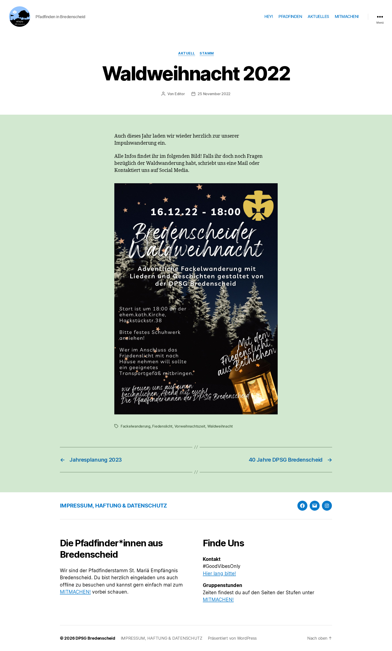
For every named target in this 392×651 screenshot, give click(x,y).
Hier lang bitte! (219, 573)
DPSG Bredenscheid (95, 638)
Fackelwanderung (135, 426)
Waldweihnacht (220, 426)
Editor (180, 94)
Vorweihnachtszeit (189, 426)
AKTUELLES (318, 16)
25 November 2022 (214, 94)
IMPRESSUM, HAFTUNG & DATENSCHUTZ (113, 505)
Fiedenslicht (162, 426)
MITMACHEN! (347, 16)
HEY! (269, 16)
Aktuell (186, 53)
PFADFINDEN (290, 16)
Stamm (207, 53)
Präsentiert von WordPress (232, 638)
